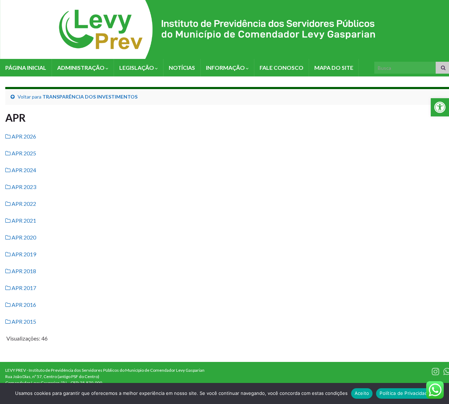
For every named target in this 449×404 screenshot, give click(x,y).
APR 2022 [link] (23, 203)
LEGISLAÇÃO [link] (137, 67)
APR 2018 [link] (23, 271)
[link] (440, 107)
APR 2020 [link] (23, 237)
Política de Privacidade (405, 393)
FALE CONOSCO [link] (281, 67)
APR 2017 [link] (23, 287)
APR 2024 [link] (23, 170)
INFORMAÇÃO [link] (226, 67)
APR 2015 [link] (23, 321)
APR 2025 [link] (23, 153)
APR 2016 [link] (23, 304)
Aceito (362, 393)
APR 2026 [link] (23, 136)
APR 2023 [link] (23, 186)
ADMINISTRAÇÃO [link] (81, 67)
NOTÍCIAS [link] (182, 67)
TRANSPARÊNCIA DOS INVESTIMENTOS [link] (90, 97)
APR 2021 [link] (23, 220)
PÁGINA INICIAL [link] (25, 67)
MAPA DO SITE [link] (333, 67)
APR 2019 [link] (23, 254)
